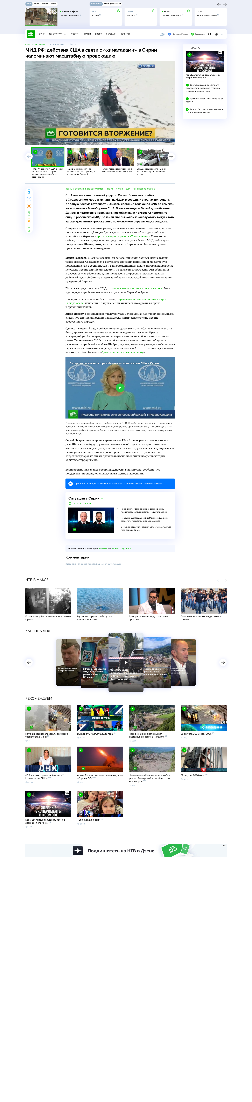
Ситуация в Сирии (35, 45)
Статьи (87, 34)
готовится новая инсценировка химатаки (135, 288)
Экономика (199, 34)
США (128, 189)
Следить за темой (81, 504)
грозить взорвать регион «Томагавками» (123, 236)
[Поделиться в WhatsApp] (29, 213)
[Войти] (216, 34)
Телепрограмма (57, 34)
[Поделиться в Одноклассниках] (29, 206)
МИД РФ (109, 189)
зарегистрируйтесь (121, 548)
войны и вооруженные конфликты (84, 189)
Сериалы (125, 34)
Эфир (41, 34)
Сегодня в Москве (180, 34)
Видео (98, 34)
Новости (74, 34)
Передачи (111, 34)
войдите (103, 548)
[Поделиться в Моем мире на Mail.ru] (29, 221)
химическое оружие (144, 189)
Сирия (119, 189)
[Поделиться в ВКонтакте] (29, 199)
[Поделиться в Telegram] (29, 191)
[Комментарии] (29, 229)
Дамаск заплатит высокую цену (122, 352)
